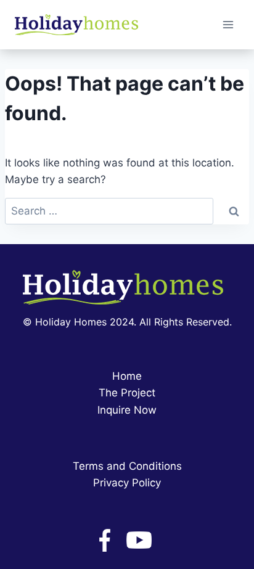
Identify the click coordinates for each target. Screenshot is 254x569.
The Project (127, 393)
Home (127, 376)
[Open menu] (227, 24)
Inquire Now (127, 410)
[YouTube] (139, 540)
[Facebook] (104, 540)
